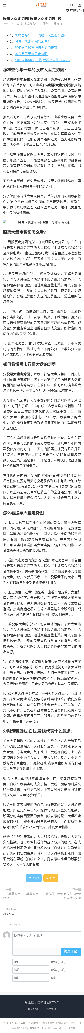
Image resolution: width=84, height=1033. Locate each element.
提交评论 (70, 951)
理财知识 (33, 1009)
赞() (36, 878)
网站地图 (33, 1023)
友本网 (42, 5)
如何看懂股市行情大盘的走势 (36, 48)
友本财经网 (75, 11)
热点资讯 (51, 1009)
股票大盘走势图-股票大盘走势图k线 (32, 19)
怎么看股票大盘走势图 (31, 54)
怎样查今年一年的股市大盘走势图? (40, 35)
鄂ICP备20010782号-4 (69, 1023)
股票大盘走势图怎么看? (32, 41)
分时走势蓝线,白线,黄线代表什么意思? (42, 60)
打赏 (52, 878)
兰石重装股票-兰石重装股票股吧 (20, 895)
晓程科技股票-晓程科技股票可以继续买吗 (63, 895)
